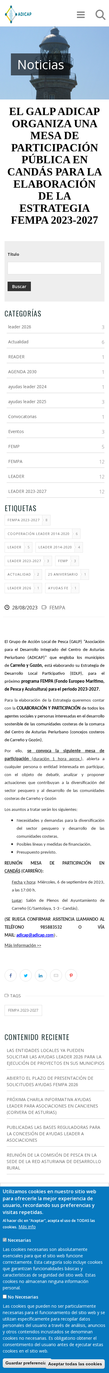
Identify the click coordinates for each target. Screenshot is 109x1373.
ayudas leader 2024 (27, 386)
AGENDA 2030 (22, 371)
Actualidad (18, 342)
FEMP (14, 446)
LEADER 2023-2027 (27, 491)
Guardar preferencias (27, 1362)
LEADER (16, 476)
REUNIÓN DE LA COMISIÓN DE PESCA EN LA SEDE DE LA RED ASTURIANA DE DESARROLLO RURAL (54, 1161)
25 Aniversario (63, 574)
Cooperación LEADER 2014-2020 (39, 533)
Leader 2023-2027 (24, 560)
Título (13, 254)
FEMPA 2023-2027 (24, 520)
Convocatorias (22, 416)
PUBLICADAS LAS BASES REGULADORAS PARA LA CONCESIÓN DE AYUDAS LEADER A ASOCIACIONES (53, 1133)
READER (16, 357)
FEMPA (15, 461)
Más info (27, 1227)
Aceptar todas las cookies (75, 1363)
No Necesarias (23, 1297)
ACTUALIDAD (19, 574)
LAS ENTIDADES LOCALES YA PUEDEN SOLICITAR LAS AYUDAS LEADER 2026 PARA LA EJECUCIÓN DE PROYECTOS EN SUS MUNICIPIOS (55, 1056)
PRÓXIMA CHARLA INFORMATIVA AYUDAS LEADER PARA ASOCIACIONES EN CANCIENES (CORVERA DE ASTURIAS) (52, 1106)
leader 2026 (19, 327)
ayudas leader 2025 (27, 401)
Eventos (16, 431)
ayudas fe (58, 588)
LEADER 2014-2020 (55, 547)
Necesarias (19, 1240)
